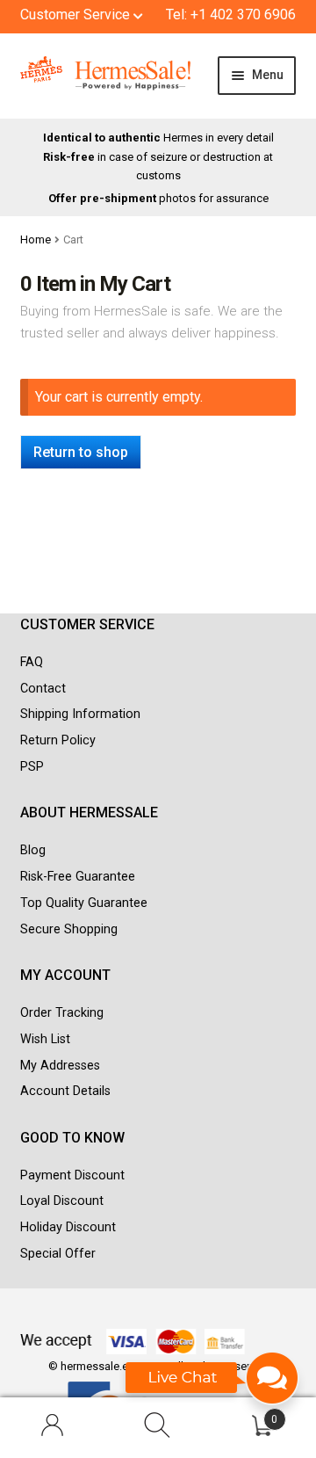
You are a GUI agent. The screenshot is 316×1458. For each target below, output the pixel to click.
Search (158, 1428)
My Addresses (60, 1065)
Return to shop (80, 452)
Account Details (65, 1091)
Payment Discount (72, 1175)
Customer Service (76, 14)
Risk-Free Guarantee (77, 876)
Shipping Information (80, 714)
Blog (33, 850)
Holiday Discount (68, 1227)
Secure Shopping (69, 929)
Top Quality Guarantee (83, 903)
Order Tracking (62, 1012)
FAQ (31, 662)
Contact (43, 688)
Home (35, 239)
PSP (32, 766)
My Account (52, 1428)
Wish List (45, 1039)
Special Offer (58, 1253)
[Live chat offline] (212, 1387)
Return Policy (58, 740)
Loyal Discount (62, 1200)
